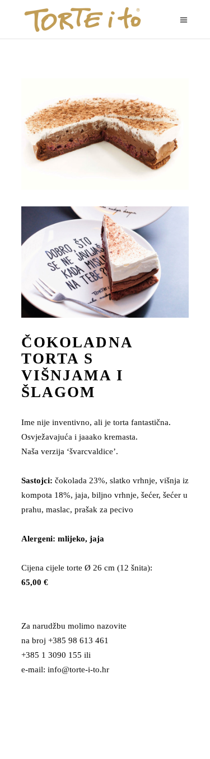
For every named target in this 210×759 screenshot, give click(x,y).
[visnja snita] (105, 262)
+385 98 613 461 (78, 640)
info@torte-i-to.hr (78, 669)
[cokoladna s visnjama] (105, 134)
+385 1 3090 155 (51, 654)
